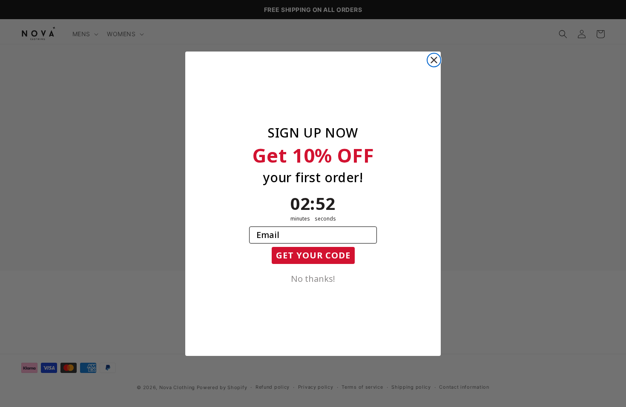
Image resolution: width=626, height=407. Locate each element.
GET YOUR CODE (313, 255)
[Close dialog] (434, 60)
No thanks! (313, 278)
